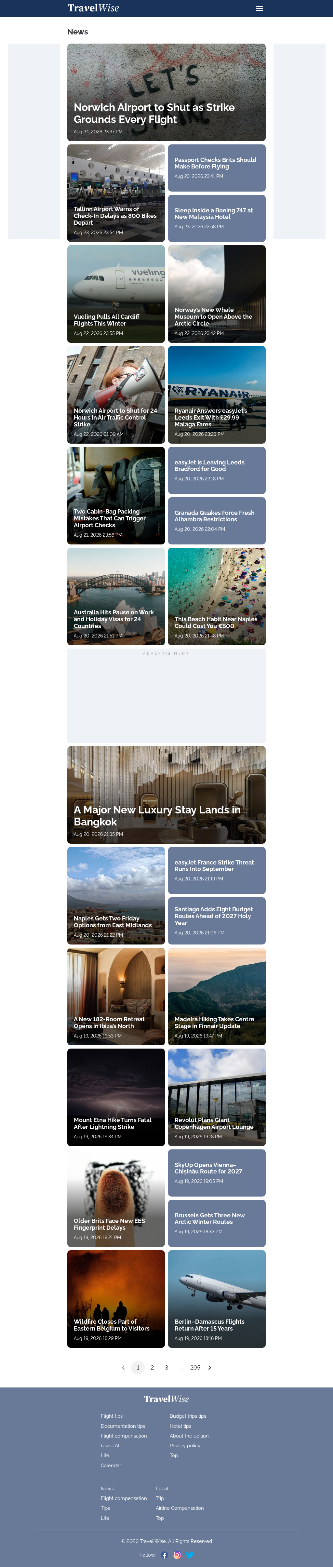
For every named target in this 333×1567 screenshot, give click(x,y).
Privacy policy (185, 1446)
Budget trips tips (188, 1416)
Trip (160, 1498)
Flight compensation (124, 1436)
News (107, 1489)
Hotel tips (180, 1426)
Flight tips (112, 1416)
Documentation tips (123, 1426)
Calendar (111, 1465)
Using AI (110, 1446)
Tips (105, 1508)
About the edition (189, 1436)
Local (162, 1489)
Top (174, 1455)
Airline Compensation (180, 1508)
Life (105, 1455)
